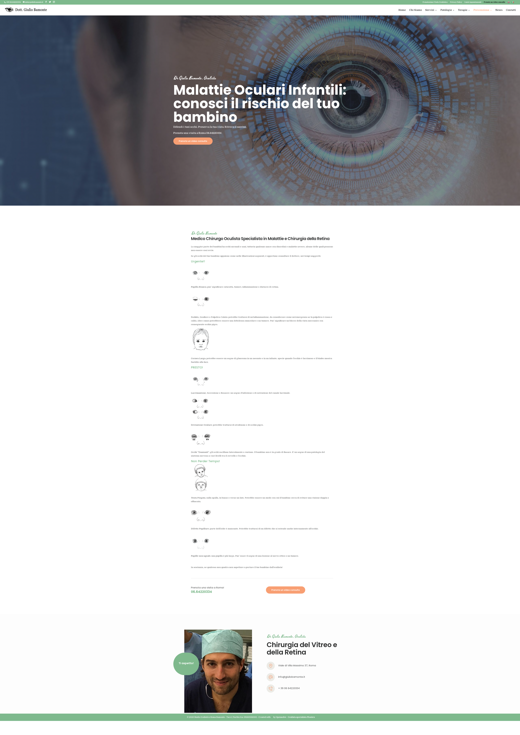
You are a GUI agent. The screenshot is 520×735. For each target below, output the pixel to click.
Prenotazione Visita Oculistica (435, 2)
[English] (509, 3)
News (499, 10)
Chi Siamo (415, 10)
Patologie (446, 10)
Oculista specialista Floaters (301, 717)
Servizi (429, 10)
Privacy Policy (456, 2)
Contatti (511, 10)
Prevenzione (481, 10)
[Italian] (513, 3)
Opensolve (281, 717)
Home (402, 10)
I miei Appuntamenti (472, 2)
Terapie (462, 10)
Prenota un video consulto (494, 2)
